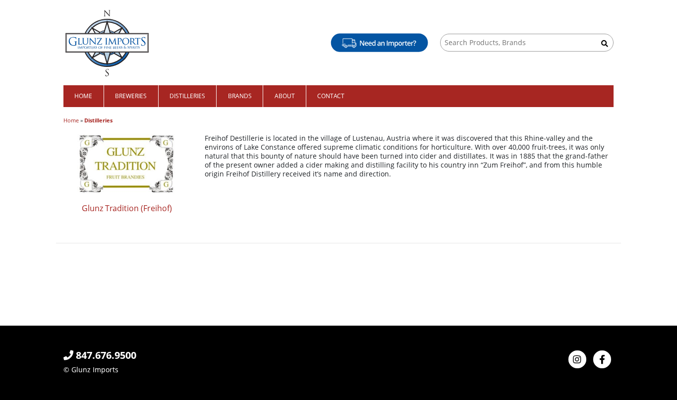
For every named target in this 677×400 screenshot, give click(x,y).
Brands (240, 96)
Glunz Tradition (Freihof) (127, 208)
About (285, 96)
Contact (330, 96)
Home (83, 96)
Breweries (131, 96)
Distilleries (187, 96)
